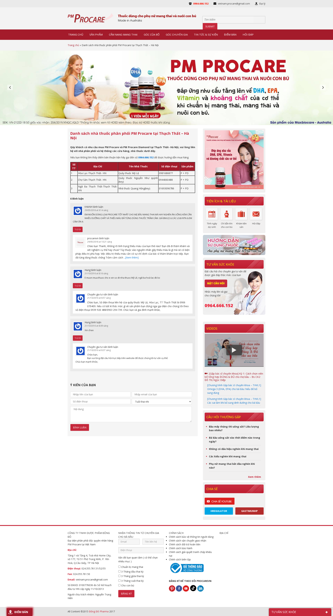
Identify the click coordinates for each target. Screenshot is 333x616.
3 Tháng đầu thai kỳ (132, 571)
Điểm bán (21, 612)
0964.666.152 (200, 3)
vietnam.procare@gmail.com (234, 3)
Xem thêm (254, 476)
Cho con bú (127, 585)
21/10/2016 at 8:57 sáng (99, 297)
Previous (10, 87)
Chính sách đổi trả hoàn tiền (184, 544)
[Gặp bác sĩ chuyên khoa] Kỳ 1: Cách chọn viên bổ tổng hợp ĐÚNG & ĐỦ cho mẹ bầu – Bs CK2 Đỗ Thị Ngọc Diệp (234, 377)
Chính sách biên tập (180, 559)
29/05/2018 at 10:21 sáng (99, 241)
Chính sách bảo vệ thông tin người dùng (191, 536)
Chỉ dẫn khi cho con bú (226, 225)
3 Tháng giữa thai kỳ (132, 576)
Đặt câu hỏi (216, 283)
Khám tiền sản (241, 225)
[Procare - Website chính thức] (91, 18)
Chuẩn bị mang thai (132, 567)
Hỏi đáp (256, 223)
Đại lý (262, 3)
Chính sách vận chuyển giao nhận (187, 540)
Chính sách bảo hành (180, 548)
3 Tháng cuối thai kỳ (132, 580)
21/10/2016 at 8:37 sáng (99, 350)
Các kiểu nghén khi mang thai (227, 456)
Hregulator (219, 511)
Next (322, 87)
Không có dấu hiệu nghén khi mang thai (234, 449)
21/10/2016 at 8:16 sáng (96, 273)
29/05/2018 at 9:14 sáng (96, 210)
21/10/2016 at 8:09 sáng (96, 325)
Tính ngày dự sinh (212, 225)
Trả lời (78, 229)
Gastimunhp (249, 511)
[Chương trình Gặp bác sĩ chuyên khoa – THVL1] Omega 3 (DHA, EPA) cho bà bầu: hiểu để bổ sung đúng (234, 389)
